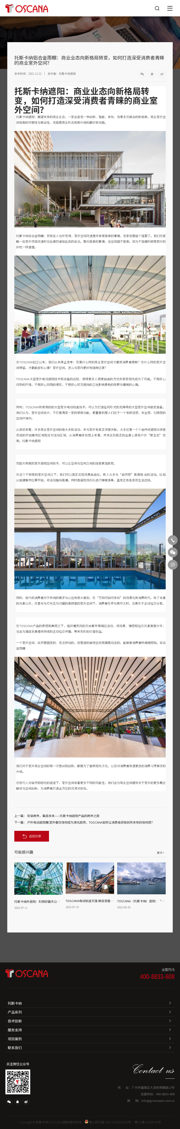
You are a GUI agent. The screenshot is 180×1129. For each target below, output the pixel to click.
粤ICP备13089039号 (148, 1122)
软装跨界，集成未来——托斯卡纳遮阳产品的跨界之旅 (63, 815)
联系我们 (15, 1047)
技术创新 (15, 1020)
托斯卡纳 (15, 1003)
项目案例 (15, 1038)
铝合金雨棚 (36, 236)
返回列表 (35, 836)
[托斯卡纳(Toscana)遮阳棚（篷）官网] (26, 8)
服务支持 (15, 1029)
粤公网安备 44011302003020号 (110, 1122)
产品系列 (15, 1012)
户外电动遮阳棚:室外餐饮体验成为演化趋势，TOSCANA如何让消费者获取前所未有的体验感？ (90, 822)
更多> (160, 852)
